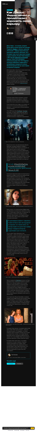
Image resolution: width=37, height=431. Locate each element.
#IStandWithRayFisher (21, 164)
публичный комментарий (21, 57)
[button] (34, 4)
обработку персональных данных (14, 428)
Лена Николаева (11, 28)
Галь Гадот (25, 111)
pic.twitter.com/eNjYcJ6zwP (16, 166)
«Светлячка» (18, 280)
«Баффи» (15, 49)
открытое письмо (23, 82)
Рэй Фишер (19, 111)
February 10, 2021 (13, 170)
